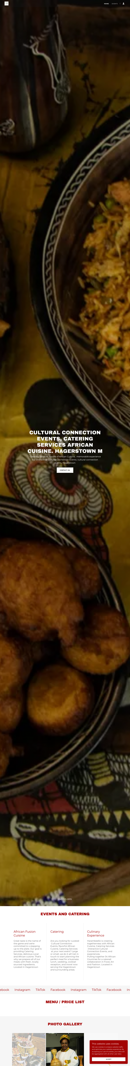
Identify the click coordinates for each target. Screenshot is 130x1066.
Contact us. (65, 470)
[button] (123, 3)
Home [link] (106, 4)
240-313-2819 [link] (65, 899)
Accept (108, 1059)
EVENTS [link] (115, 4)
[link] (6, 3)
